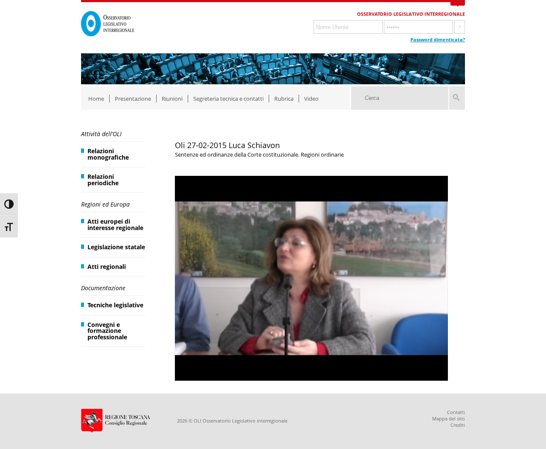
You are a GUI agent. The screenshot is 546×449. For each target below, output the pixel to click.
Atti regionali (106, 266)
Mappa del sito (448, 418)
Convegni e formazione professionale (107, 331)
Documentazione (103, 288)
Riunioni (172, 98)
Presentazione (133, 98)
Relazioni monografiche (108, 154)
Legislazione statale (116, 247)
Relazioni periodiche (103, 179)
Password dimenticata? (437, 39)
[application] (311, 278)
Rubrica (283, 98)
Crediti (457, 425)
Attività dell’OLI (101, 134)
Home (96, 98)
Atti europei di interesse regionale (115, 224)
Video (311, 98)
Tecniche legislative (115, 305)
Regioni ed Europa (105, 204)
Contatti (456, 412)
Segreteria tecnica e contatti (228, 98)
